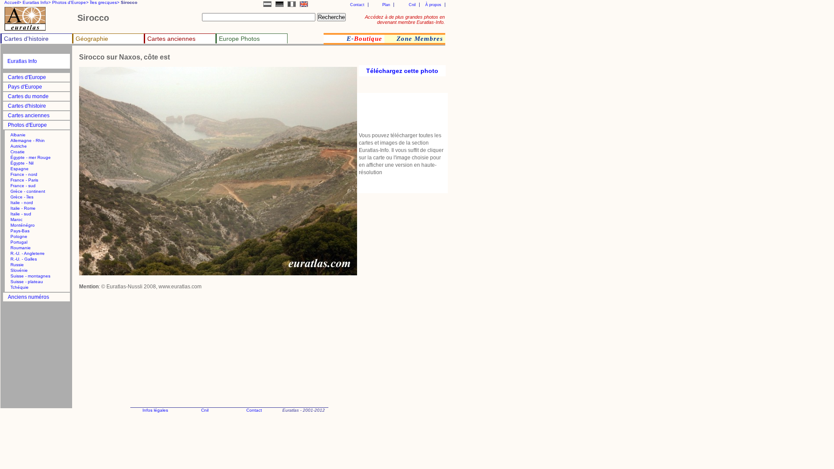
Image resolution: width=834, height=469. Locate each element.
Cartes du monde (28, 96)
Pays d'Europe (25, 87)
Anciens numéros (28, 297)
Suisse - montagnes (30, 276)
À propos (433, 5)
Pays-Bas (20, 230)
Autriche (18, 146)
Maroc (16, 219)
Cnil (412, 5)
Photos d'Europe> (70, 2)
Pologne (18, 236)
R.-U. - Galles (23, 259)
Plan (386, 5)
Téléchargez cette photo (402, 70)
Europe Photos (239, 38)
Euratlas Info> (37, 2)
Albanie (18, 134)
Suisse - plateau (26, 281)
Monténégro (22, 225)
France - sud (23, 185)
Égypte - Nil (21, 163)
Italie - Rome (23, 208)
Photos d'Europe (27, 125)
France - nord (23, 174)
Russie (17, 264)
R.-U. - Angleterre (27, 253)
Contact (357, 5)
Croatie (17, 151)
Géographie (92, 38)
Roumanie (20, 247)
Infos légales (155, 410)
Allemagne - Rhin (27, 140)
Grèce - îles (21, 197)
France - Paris (24, 180)
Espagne (19, 168)
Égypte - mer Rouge (30, 157)
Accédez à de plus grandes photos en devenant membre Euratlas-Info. (405, 19)
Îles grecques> (104, 2)
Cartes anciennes (171, 38)
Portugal (18, 242)
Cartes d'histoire (26, 38)
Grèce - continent (27, 191)
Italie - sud (20, 213)
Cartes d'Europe (27, 77)
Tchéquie (19, 287)
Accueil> (12, 2)
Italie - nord (21, 202)
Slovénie (19, 270)
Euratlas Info (22, 61)
